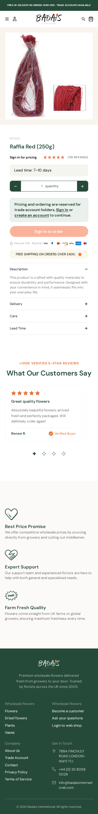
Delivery (16, 304)
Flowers (11, 711)
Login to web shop (67, 725)
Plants (10, 725)
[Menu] (7, 19)
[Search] (83, 19)
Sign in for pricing (23, 157)
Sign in (62, 209)
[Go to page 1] (34, 453)
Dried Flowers (16, 718)
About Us (12, 750)
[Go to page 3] (54, 453)
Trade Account (16, 757)
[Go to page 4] (63, 453)
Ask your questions (67, 718)
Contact (11, 765)
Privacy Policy (16, 772)
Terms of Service (18, 779)
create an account (31, 215)
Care (13, 316)
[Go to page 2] (44, 453)
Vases (10, 732)
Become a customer (68, 711)
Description (19, 269)
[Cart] (90, 19)
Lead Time (18, 328)
